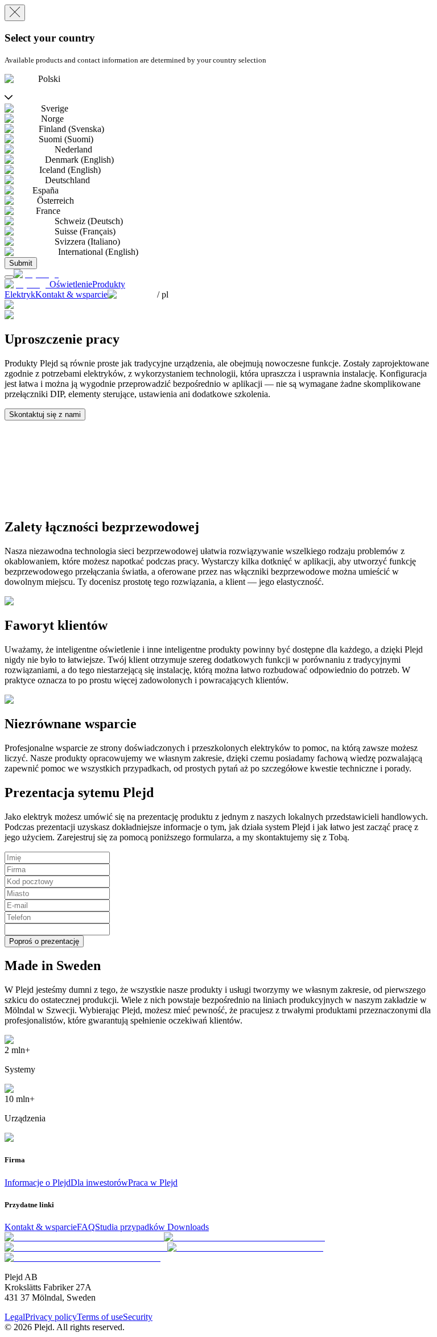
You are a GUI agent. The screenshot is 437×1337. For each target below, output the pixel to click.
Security (137, 1317)
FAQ (86, 1227)
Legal (15, 1317)
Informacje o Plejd (38, 1182)
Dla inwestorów (99, 1182)
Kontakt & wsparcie (41, 1227)
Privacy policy (51, 1317)
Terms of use (100, 1317)
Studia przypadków (131, 1227)
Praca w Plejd (153, 1182)
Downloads (188, 1227)
